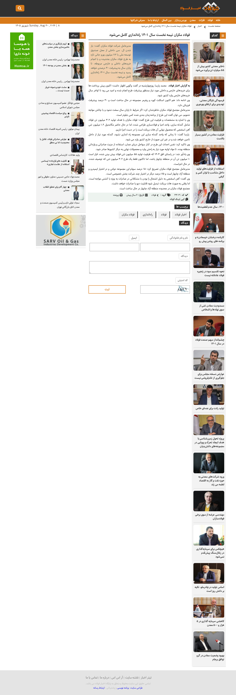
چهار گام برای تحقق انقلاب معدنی (56, 188)
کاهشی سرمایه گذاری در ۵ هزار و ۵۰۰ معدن (210, 623)
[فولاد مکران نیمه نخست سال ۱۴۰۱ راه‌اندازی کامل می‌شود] (160, 79)
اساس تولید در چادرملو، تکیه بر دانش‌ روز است (209, 589)
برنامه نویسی (123, 688)
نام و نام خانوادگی (179, 238)
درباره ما (104, 677)
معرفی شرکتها (137, 20)
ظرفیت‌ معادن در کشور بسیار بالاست (209, 137)
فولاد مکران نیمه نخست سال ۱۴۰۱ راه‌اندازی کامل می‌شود (166, 26)
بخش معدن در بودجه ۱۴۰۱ (55, 65)
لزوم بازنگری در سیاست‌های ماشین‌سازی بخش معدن (55, 45)
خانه (217, 20)
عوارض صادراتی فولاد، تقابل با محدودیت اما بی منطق (54, 140)
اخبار (199, 26)
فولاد (210, 20)
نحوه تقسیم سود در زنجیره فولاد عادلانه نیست (210, 273)
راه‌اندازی (148, 214)
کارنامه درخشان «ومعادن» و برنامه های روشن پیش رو (209, 239)
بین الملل (166, 20)
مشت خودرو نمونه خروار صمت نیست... (57, 89)
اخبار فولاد (180, 214)
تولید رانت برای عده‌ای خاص (210, 408)
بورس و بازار (180, 20)
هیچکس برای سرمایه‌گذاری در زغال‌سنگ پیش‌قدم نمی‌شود (210, 553)
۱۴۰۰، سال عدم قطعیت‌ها (211, 207)
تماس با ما (92, 677)
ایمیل (134, 238)
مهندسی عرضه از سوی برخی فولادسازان (209, 517)
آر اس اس (117, 677)
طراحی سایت (136, 688)
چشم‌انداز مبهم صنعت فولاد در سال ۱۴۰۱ (209, 342)
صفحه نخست (214, 26)
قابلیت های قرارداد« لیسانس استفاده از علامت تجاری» (55, 162)
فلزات (201, 20)
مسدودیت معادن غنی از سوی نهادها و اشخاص (211, 308)
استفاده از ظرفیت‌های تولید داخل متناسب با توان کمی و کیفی (210, 173)
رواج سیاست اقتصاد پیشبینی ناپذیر (55, 115)
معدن (192, 20)
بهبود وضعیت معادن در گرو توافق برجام (210, 657)
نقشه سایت (132, 677)
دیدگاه (184, 256)
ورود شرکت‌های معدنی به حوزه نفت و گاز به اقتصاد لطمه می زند (211, 481)
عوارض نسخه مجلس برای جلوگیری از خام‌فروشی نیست (209, 376)
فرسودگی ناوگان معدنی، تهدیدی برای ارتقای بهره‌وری (210, 102)
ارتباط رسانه (99, 688)
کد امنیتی (183, 280)
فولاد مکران (128, 214)
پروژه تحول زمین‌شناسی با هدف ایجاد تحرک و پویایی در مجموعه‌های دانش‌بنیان (209, 442)
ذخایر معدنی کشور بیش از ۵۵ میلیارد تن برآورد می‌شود (210, 68)
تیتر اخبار (146, 677)
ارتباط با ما (153, 20)
